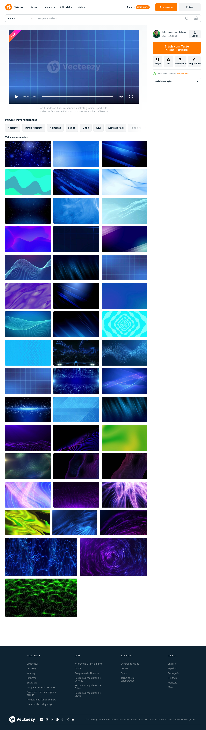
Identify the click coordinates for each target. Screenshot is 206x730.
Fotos (34, 7)
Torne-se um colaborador (128, 679)
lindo (86, 127)
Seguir (195, 35)
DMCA (78, 668)
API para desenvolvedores (41, 687)
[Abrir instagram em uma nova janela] (47, 719)
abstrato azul (116, 127)
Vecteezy (31, 668)
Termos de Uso (140, 719)
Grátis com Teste (176, 47)
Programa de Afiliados (87, 673)
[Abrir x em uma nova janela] (67, 719)
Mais (80, 7)
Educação (32, 682)
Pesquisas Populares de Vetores (88, 679)
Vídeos (48, 7)
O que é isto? (183, 73)
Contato (125, 668)
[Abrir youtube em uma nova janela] (73, 719)
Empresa (31, 677)
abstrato (13, 127)
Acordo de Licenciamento (88, 663)
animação (55, 127)
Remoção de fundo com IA (41, 699)
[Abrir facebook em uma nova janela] (41, 719)
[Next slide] (142, 128)
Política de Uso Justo (185, 719)
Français (172, 682)
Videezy (31, 673)
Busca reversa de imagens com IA (41, 693)
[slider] (77, 96)
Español (172, 668)
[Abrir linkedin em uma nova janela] (52, 719)
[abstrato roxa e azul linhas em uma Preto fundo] (76, 466)
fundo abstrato (34, 127)
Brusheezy (32, 663)
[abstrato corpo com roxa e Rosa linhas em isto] (124, 466)
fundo (71, 127)
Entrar (189, 7)
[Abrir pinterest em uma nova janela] (57, 719)
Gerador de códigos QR (39, 704)
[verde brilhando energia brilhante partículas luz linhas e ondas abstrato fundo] (28, 466)
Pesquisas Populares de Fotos (88, 687)
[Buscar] (187, 18)
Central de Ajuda (130, 663)
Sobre (124, 673)
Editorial (65, 7)
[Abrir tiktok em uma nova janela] (62, 719)
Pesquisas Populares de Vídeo (88, 694)
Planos (131, 7)
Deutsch (172, 677)
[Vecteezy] (8, 7)
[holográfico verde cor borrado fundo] (124, 438)
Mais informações (163, 81)
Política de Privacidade (161, 719)
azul (98, 127)
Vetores (18, 7)
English (172, 663)
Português (173, 673)
